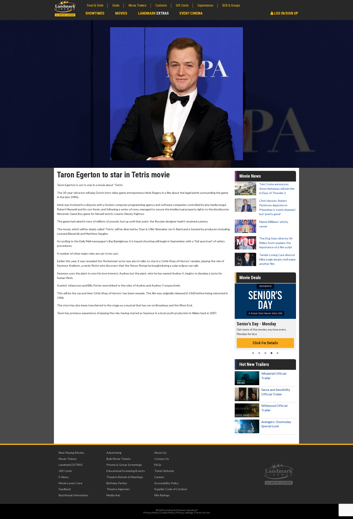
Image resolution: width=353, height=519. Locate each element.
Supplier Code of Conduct (170, 489)
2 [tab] (259, 353)
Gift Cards (182, 5)
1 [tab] (253, 353)
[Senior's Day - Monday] (265, 301)
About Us (160, 452)
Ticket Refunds (164, 471)
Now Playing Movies (71, 452)
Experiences (205, 5)
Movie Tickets (68, 458)
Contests (161, 5)
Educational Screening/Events (125, 471)
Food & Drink (95, 5)
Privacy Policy (150, 512)
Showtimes (94, 13)
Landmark (153, 13)
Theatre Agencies (118, 489)
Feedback (65, 489)
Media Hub (113, 495)
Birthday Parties (116, 483)
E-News (64, 477)
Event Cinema (191, 13)
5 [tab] (278, 353)
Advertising (113, 452)
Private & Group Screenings (124, 464)
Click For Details (265, 343)
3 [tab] (265, 353)
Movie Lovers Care (70, 483)
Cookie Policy (167, 512)
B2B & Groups (231, 5)
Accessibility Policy (166, 483)
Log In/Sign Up (285, 13)
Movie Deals (250, 277)
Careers (159, 477)
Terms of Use (202, 512)
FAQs (157, 464)
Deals (116, 5)
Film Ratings (162, 495)
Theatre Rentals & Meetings (124, 477)
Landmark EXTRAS (71, 464)
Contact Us (161, 458)
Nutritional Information (73, 495)
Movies (121, 13)
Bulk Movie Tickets (118, 458)
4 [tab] (271, 353)
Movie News (250, 176)
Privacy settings (184, 512)
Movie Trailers (137, 5)
